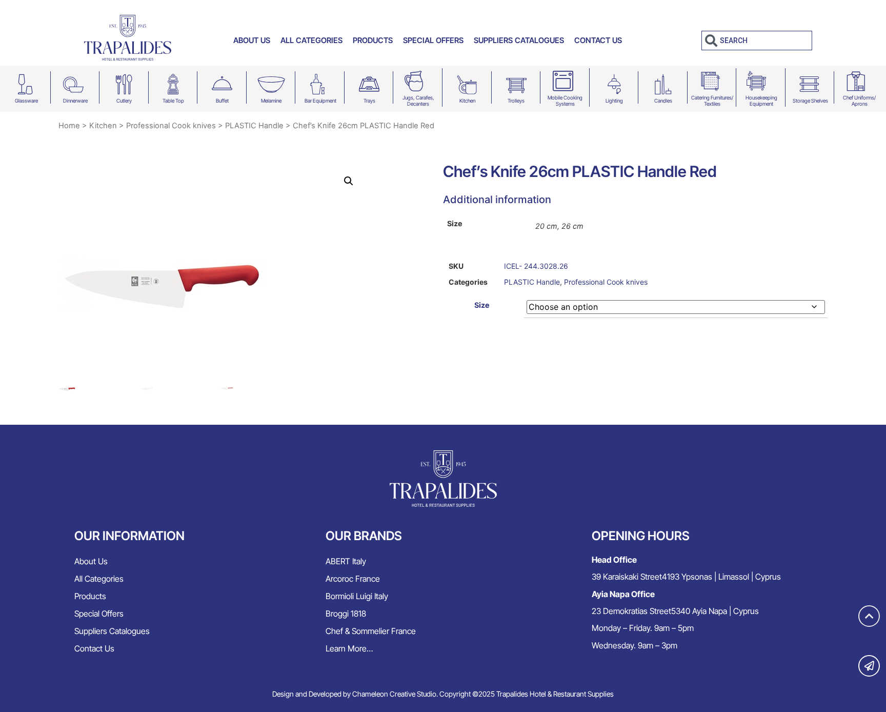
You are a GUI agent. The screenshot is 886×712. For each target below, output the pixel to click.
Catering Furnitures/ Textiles (712, 100)
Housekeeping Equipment (761, 100)
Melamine (271, 100)
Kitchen (467, 100)
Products (373, 40)
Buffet (222, 100)
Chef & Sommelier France (371, 631)
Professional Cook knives (171, 125)
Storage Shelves (810, 100)
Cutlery (124, 100)
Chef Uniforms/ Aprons (859, 100)
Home (69, 125)
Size (482, 305)
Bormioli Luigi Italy (357, 596)
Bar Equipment (320, 100)
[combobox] (756, 40)
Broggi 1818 (346, 613)
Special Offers (433, 40)
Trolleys (516, 100)
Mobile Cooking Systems (565, 100)
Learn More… (349, 648)
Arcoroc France (353, 578)
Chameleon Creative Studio (394, 693)
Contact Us (598, 40)
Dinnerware (75, 100)
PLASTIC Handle (254, 125)
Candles (663, 100)
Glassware (26, 100)
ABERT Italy (346, 561)
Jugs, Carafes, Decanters (418, 100)
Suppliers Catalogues (519, 40)
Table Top (173, 100)
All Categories (311, 40)
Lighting (614, 100)
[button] (348, 181)
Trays (369, 100)
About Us (251, 40)
